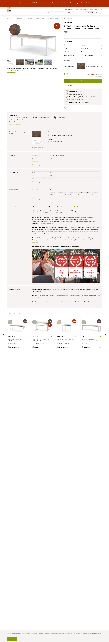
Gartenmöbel (18, 18)
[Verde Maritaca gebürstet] (65, 347)
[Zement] (16, 347)
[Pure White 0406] (40, 347)
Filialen (91, 9)
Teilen (68, 108)
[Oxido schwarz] (12, 347)
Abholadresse (78, 207)
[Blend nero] (14, 347)
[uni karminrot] (10, 347)
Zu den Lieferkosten (45, 223)
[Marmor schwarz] (86, 347)
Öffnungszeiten (69, 9)
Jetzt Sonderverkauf (26, 3)
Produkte (9, 18)
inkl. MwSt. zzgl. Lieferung (95, 76)
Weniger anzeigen (37, 148)
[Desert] (58, 347)
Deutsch (97, 9)
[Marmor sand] (8, 347)
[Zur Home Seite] (9, 10)
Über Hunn (79, 9)
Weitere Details (68, 36)
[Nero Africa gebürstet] (59, 347)
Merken (69, 85)
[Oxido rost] (89, 347)
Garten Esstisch (40, 18)
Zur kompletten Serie (15, 124)
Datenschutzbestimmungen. (48, 635)
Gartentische (29, 18)
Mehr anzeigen (11, 72)
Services (85, 9)
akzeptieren (12, 639)
